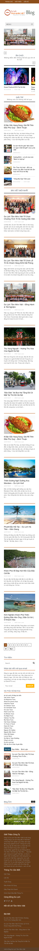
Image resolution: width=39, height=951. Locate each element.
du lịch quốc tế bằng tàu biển (12, 695)
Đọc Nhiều (15, 749)
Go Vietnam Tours (9, 706)
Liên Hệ (26, 1)
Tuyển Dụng (7, 882)
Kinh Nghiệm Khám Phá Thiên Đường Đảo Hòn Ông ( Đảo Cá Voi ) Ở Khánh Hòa (19, 617)
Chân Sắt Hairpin (9, 734)
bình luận (18, 89)
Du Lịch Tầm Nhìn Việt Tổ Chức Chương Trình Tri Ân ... (23, 755)
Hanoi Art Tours (8, 726)
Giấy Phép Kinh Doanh (11, 889)
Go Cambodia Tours (10, 708)
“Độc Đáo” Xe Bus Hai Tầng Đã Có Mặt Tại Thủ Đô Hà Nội (18, 393)
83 (6, 649)
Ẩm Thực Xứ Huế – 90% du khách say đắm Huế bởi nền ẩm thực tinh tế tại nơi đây (24, 169)
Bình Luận (24, 749)
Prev (5, 53)
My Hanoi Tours (8, 720)
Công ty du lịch (8, 740)
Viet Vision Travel (9, 697)
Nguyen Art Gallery (9, 730)
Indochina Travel (9, 703)
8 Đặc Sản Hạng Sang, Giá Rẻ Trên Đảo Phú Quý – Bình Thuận (19, 126)
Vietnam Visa (8, 728)
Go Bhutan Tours (9, 714)
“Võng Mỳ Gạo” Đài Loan (21, 179)
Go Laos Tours (8, 710)
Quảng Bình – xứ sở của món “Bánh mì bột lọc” (23, 158)
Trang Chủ (9, 1)
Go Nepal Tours (8, 716)
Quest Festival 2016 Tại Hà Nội (14, 87)
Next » (12, 649)
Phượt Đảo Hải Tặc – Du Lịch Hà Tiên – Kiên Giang (17, 527)
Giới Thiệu (18, 1)
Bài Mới (7, 749)
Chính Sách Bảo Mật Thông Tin (13, 893)
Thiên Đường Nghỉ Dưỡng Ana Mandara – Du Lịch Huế (16, 481)
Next (34, 63)
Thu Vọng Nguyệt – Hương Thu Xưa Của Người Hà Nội (19, 349)
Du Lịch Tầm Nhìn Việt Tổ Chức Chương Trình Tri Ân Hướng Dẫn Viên (19, 217)
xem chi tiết (27, 866)
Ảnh (19, 815)
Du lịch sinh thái (9, 742)
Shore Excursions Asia (11, 701)
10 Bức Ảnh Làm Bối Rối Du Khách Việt (19, 820)
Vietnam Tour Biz (9, 718)
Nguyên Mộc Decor (9, 732)
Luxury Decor (8, 736)
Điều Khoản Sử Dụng (10, 885)
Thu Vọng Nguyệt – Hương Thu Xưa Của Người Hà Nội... (22, 781)
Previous (32, 802)
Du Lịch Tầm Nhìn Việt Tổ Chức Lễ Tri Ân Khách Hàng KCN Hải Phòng (18, 261)
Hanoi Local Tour (9, 712)
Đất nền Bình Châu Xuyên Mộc (13, 744)
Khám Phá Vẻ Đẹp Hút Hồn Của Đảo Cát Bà (19, 571)
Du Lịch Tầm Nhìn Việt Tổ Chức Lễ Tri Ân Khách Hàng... (23, 764)
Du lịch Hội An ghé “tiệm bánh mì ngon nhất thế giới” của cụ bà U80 (24, 148)
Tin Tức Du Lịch (19, 32)
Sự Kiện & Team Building (11, 738)
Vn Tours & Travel (9, 724)
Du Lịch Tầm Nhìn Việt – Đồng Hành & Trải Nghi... (22, 772)
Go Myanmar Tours (9, 699)
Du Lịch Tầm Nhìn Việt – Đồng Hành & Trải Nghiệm (19, 38)
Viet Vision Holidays (10, 722)
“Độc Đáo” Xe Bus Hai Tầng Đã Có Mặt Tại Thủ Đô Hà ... (23, 790)
